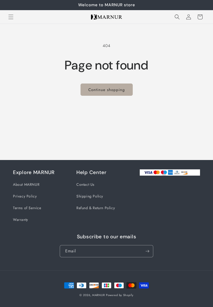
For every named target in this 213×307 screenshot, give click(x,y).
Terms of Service (27, 207)
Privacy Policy (25, 196)
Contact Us (85, 184)
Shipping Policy (89, 196)
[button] (11, 17)
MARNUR (98, 295)
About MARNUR (26, 184)
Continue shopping (106, 90)
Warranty (20, 219)
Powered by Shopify (120, 295)
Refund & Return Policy (95, 207)
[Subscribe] (147, 251)
